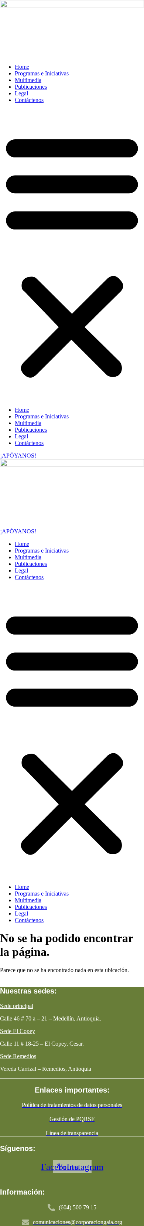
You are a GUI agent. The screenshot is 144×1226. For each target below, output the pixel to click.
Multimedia (28, 80)
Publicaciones (31, 87)
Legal (21, 93)
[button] (72, 255)
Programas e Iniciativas (42, 73)
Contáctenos (29, 100)
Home (22, 67)
